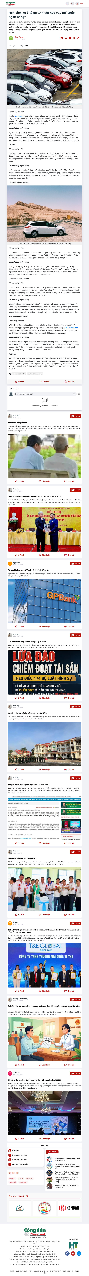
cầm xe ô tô (19, 116)
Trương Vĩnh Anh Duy (20, 999)
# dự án (21, 1178)
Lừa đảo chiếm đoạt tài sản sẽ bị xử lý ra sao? (27, 642)
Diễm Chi (16, 1072)
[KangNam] (44, 1208)
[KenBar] (20, 1208)
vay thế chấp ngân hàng (35, 373)
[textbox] (43, 394)
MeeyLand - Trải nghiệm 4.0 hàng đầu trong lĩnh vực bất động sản (67, 1173)
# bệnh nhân (23, 1182)
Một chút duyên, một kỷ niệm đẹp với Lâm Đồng (27, 713)
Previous (10, 1208)
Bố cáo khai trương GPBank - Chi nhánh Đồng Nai (28, 570)
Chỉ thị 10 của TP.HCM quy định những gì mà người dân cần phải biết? (67, 1166)
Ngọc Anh (16, 563)
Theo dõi (76, 416)
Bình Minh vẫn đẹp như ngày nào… (22, 858)
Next (78, 1208)
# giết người (12, 1182)
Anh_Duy (16, 415)
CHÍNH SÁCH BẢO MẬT (36, 1271)
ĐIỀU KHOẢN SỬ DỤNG (18, 1271)
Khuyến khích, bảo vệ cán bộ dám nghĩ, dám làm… (29, 785)
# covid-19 (12, 1178)
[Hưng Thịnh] (69, 1208)
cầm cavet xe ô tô (71, 328)
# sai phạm (29, 1178)
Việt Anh (16, 922)
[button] (69, 481)
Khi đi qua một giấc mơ (17, 423)
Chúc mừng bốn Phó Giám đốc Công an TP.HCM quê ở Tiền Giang (66, 1180)
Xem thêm (44, 1145)
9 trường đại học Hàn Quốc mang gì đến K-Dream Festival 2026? (34, 1080)
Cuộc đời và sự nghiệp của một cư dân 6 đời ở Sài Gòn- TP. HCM (34, 496)
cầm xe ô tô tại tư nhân (19, 373)
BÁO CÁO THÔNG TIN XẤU (56, 1271)
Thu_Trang (19, 37)
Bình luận (15, 388)
